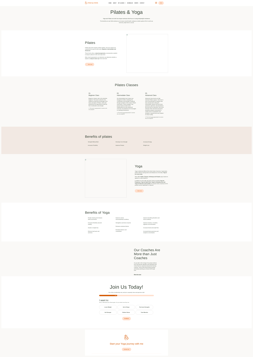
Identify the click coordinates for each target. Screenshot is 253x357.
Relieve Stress (126, 312)
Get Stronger (108, 312)
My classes (121, 3)
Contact (142, 3)
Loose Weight (108, 307)
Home (110, 3)
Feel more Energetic (144, 307)
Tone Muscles (144, 312)
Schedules (130, 3)
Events (136, 3)
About (114, 3)
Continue (126, 318)
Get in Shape (126, 307)
